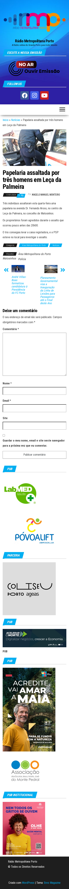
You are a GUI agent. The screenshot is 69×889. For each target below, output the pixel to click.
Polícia (22, 259)
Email (7, 400)
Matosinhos (9, 258)
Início (5, 120)
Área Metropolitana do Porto (34, 245)
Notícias (15, 120)
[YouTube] (44, 95)
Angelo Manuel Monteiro (46, 194)
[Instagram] (34, 95)
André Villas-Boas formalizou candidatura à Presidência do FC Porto (19, 284)
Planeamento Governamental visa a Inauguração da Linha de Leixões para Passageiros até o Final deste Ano (49, 290)
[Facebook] (24, 95)
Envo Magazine (52, 882)
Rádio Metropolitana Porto (34, 41)
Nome (7, 383)
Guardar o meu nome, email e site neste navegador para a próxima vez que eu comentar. (34, 443)
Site (5, 418)
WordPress (28, 882)
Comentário (11, 329)
